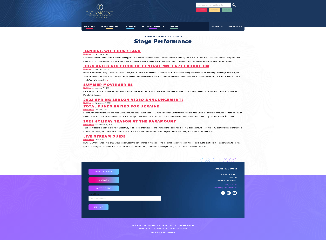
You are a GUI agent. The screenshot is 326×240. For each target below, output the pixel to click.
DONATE (227, 10)
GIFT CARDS (104, 188)
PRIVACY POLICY (145, 229)
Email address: (94, 194)
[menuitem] (89, 26)
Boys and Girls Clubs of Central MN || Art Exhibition (146, 66)
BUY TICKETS (103, 171)
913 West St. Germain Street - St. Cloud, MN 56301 (163, 226)
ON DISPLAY (130, 27)
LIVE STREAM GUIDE (104, 136)
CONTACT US (235, 27)
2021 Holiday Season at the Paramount (129, 121)
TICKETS (202, 10)
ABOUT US (217, 27)
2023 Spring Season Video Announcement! (133, 100)
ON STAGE (89, 27)
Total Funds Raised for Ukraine (121, 106)
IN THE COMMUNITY (153, 27)
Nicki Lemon (88, 54)
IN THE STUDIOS (109, 27)
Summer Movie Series (108, 85)
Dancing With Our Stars (112, 51)
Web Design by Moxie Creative (163, 232)
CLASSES (214, 10)
